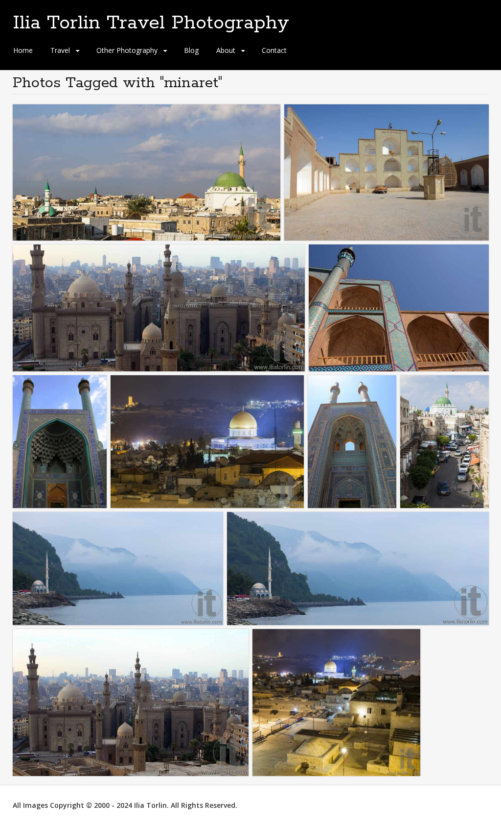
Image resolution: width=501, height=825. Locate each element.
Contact (274, 50)
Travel (60, 50)
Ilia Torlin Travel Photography (151, 23)
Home (23, 50)
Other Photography (127, 50)
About (225, 50)
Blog (191, 50)
